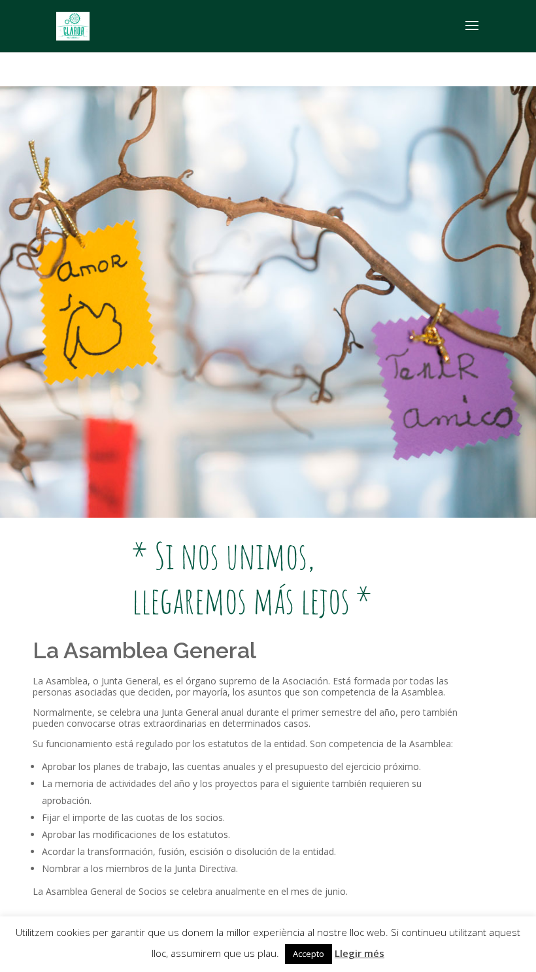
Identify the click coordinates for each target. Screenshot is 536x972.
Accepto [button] (308, 954)
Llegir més (359, 953)
